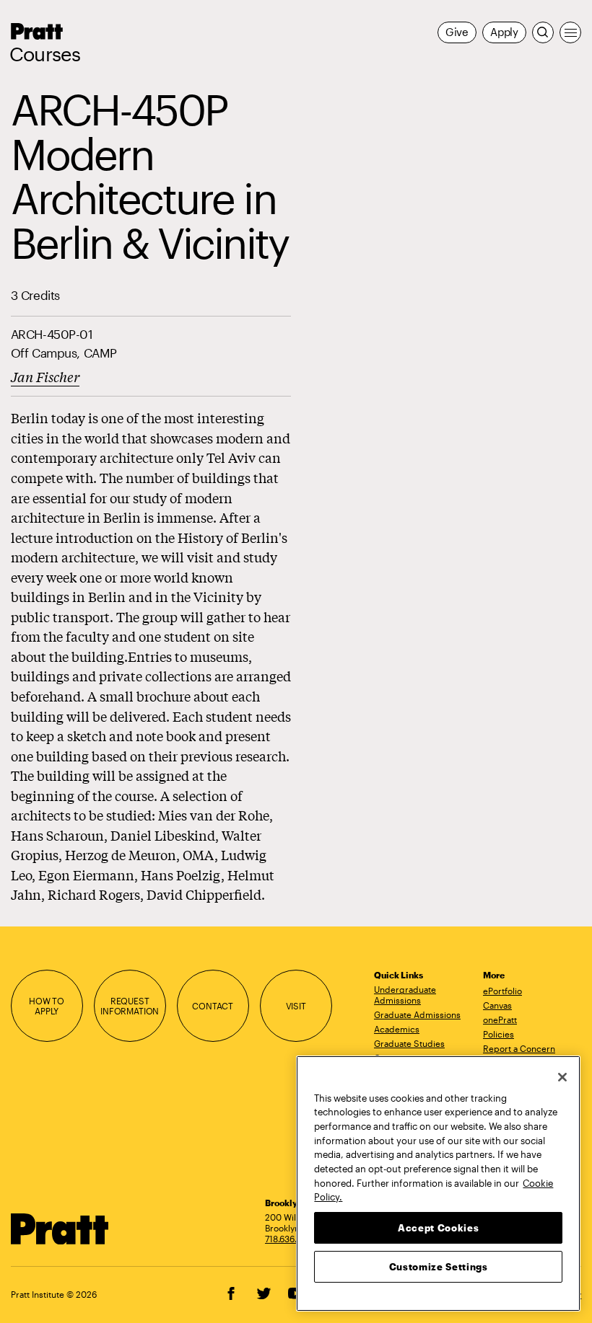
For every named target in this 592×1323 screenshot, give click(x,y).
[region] (438, 1183)
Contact (212, 1006)
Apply (504, 32)
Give (457, 32)
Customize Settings (438, 1267)
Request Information (129, 1006)
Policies (498, 1034)
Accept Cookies (438, 1228)
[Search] (543, 32)
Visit (296, 1006)
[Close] (562, 1077)
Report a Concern (519, 1048)
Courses (44, 54)
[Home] (60, 1228)
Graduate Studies (409, 1043)
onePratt (500, 1019)
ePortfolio (502, 991)
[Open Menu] (570, 32)
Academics (396, 1029)
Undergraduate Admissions (405, 994)
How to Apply (46, 1006)
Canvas (497, 1005)
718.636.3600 (291, 1239)
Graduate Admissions (417, 1014)
